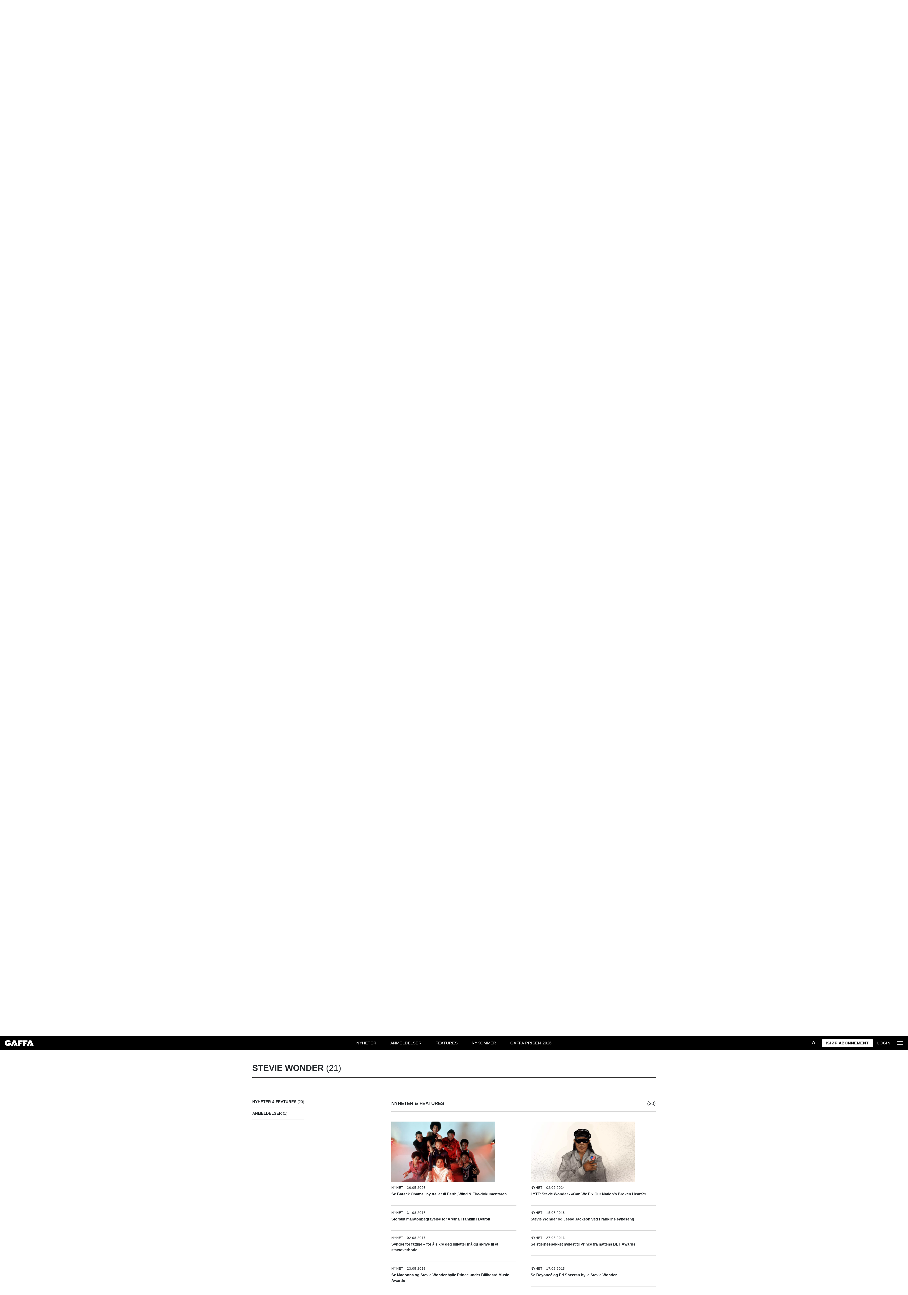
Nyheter (366, 1043)
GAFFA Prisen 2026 (531, 1043)
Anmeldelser (406, 1043)
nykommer (484, 1043)
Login (884, 1043)
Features (447, 1043)
